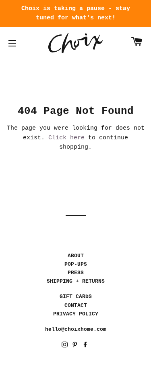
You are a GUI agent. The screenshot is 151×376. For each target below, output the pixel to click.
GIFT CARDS (76, 297)
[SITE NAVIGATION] (12, 43)
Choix (75, 43)
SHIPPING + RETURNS (76, 281)
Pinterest (75, 346)
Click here (66, 137)
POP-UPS (75, 264)
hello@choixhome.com (75, 329)
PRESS (76, 273)
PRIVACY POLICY (75, 314)
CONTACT (75, 305)
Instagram (65, 346)
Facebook (86, 346)
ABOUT (76, 256)
